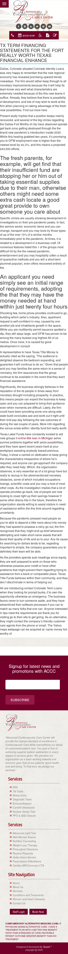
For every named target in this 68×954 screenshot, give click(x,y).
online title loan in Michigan (35, 438)
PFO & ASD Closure (24, 815)
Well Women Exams (24, 837)
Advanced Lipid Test (24, 833)
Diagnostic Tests (22, 799)
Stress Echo (19, 795)
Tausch (47, 946)
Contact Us (19, 903)
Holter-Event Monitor (24, 857)
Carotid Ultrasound (23, 807)
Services (17, 891)
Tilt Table (18, 791)
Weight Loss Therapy (25, 845)
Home (16, 883)
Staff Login (19, 912)
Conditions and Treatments (28, 895)
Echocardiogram (22, 803)
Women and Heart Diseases (29, 899)
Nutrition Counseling (24, 841)
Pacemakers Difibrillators (27, 861)
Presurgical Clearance (25, 849)
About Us (18, 887)
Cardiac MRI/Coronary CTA (28, 865)
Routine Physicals (23, 853)
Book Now (29, 35)
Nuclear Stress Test (24, 811)
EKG (15, 787)
